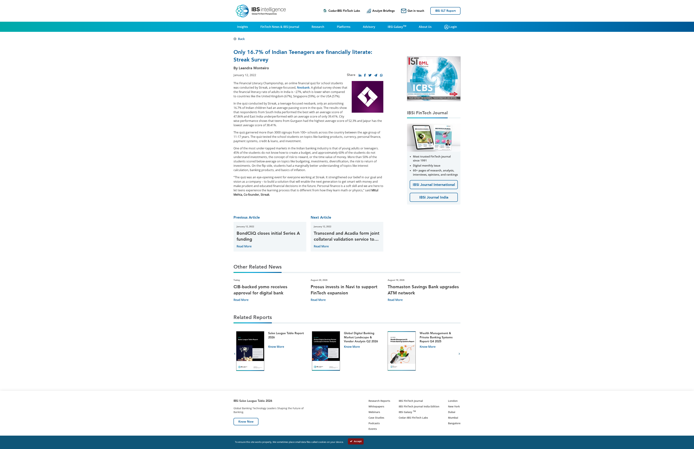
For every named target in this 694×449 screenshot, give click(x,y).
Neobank (303, 88)
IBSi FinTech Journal (411, 401)
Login (453, 27)
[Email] (376, 75)
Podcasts (374, 423)
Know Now (246, 421)
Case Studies (376, 417)
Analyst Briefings (383, 10)
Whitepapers (376, 406)
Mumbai (453, 417)
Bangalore (454, 423)
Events (373, 429)
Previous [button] (235, 354)
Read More (244, 246)
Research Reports (379, 401)
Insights (242, 27)
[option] (271, 354)
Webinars (374, 412)
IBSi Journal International (434, 184)
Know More (276, 347)
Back (241, 39)
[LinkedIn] (360, 75)
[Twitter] (370, 75)
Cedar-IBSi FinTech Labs (344, 10)
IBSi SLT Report (445, 10)
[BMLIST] (433, 78)
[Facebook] (364, 75)
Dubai (451, 412)
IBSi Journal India (433, 197)
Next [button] (459, 354)
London (453, 401)
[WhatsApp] (381, 75)
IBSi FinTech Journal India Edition (419, 406)
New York (454, 406)
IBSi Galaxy (397, 26)
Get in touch (416, 10)
